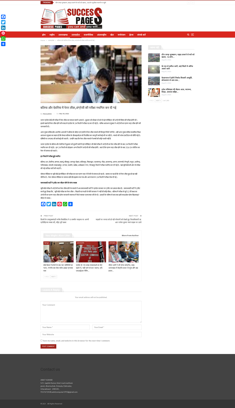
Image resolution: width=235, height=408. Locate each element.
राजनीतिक (88, 34)
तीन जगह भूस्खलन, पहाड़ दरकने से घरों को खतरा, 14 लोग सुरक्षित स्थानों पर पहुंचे (80, 3)
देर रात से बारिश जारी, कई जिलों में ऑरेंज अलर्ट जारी (177, 67)
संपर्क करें (141, 34)
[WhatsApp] (3, 38)
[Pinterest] (3, 33)
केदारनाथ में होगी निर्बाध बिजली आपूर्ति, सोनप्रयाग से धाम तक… (177, 78)
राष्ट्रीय (52, 34)
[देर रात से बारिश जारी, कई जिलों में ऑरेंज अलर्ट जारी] (154, 69)
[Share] (3, 44)
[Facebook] (3, 17)
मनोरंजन (121, 34)
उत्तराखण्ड (63, 34)
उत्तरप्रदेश (76, 34)
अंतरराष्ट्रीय (101, 34)
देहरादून (46, 243)
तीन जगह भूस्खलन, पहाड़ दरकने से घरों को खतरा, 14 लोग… (178, 55)
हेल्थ (131, 34)
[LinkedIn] (3, 27)
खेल (112, 34)
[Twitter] (3, 22)
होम (44, 34)
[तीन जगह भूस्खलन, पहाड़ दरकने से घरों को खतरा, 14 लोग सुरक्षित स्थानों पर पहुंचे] (154, 57)
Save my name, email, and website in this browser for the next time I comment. (76, 341)
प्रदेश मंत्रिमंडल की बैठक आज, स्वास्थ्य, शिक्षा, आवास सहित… (176, 90)
